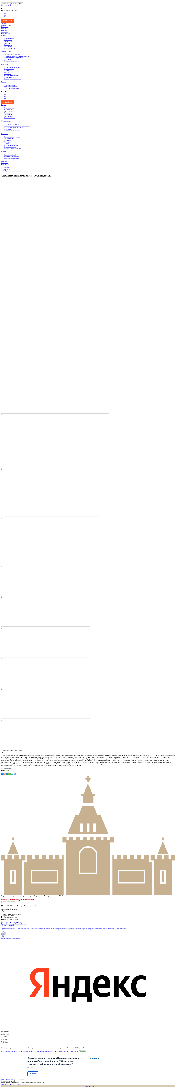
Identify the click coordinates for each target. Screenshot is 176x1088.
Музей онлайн (8, 41)
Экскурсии (7, 72)
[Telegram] (15, 774)
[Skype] (12, 774)
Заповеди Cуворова (15, 924)
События (7, 169)
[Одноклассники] (4, 774)
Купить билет (7, 21)
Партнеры (7, 59)
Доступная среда (6, 33)
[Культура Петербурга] (79, 1051)
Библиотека (8, 46)
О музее (3, 23)
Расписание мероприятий (12, 67)
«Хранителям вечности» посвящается (16, 171)
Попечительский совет (11, 61)
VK (20, 922)
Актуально (7, 74)
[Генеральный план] (81, 1051)
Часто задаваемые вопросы (12, 79)
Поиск (20, 3)
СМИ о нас (4, 32)
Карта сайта (5, 924)
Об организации (6, 25)
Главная (6, 167)
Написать (33, 1074)
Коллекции (7, 43)
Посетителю (4, 27)
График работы (9, 69)
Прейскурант (8, 70)
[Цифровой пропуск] (83, 1051)
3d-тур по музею (9, 48)
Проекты (3, 28)
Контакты (4, 30)
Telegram (14, 922)
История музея (9, 38)
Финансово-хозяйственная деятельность (17, 56)
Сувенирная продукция (11, 75)
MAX (8, 922)
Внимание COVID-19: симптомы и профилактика (17, 899)
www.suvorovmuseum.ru (9, 1079)
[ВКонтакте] (2, 774)
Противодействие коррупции (13, 57)
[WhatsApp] (9, 774)
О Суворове (8, 40)
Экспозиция (8, 45)
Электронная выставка (11, 88)
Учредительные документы (13, 54)
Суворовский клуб (10, 85)
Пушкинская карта (10, 77)
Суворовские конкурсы (11, 86)
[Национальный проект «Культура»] (85, 1051)
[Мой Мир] (7, 774)
